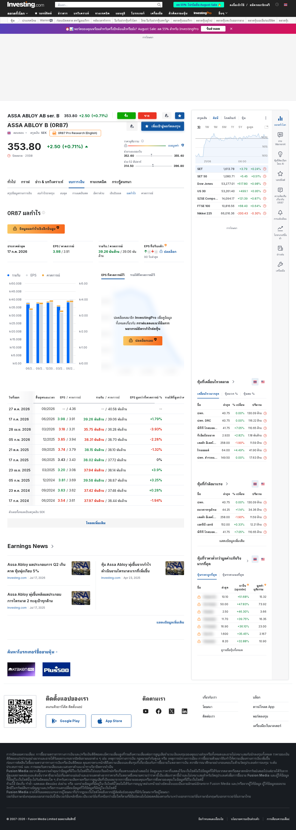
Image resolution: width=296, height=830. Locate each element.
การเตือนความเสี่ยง (278, 819)
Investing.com (17, 577)
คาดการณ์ (147, 193)
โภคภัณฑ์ (230, 118)
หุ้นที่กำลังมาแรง (209, 484)
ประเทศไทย (29, 20)
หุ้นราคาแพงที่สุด (233, 574)
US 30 (201, 191)
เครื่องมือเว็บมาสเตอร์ (267, 726)
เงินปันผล (115, 193)
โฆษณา (207, 707)
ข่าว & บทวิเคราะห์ (49, 181)
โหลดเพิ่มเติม (95, 523)
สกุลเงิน (202, 118)
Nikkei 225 (204, 213)
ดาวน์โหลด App (263, 707)
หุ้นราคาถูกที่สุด (207, 574)
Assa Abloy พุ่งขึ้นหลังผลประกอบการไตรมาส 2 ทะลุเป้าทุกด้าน (34, 597)
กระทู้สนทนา (121, 181)
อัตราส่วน (98, 193)
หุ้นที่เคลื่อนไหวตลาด (213, 381)
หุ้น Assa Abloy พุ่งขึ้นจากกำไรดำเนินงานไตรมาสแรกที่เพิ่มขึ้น (126, 567)
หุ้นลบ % (249, 393)
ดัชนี (215, 118)
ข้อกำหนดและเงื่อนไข (210, 819)
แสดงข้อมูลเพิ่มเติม (170, 622)
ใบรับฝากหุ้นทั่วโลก (125, 20)
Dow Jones (205, 183)
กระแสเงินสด (80, 193)
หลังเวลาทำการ (102, 20)
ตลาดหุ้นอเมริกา (182, 20)
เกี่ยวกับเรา (210, 697)
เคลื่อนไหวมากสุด (208, 393)
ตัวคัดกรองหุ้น (178, 13)
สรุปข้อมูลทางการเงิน (19, 193)
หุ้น (13, 20)
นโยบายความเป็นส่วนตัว (245, 819)
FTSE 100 (203, 206)
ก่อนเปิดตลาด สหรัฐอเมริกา (73, 20)
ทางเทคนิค (98, 181)
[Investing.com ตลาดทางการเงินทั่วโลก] (25, 4)
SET (200, 169)
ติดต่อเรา (209, 716)
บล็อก (256, 697)
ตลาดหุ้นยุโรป (204, 20)
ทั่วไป (11, 181)
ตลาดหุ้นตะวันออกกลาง (230, 20)
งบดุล (63, 193)
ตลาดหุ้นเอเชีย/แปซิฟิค (261, 20)
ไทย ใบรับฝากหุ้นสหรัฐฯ (155, 20)
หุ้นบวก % (231, 393)
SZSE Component (209, 198)
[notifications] (277, 4)
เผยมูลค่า (173, 145)
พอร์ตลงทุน (260, 716)
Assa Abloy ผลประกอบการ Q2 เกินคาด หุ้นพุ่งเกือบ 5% (36, 567)
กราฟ (25, 181)
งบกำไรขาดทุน (46, 193)
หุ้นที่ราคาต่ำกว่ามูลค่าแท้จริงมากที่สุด (219, 561)
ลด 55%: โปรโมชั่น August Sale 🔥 (198, 4)
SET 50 (202, 176)
